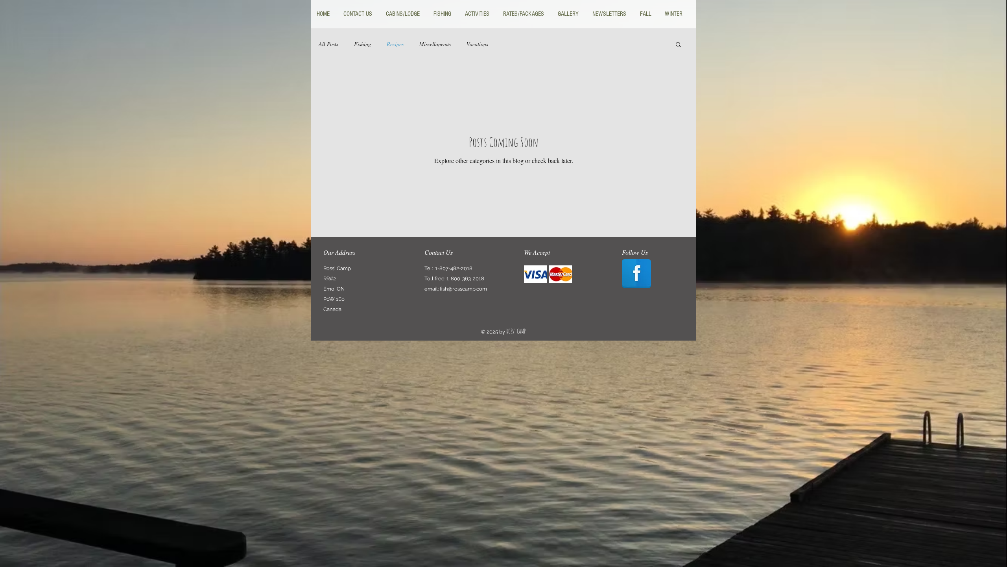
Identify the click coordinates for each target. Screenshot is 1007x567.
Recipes (395, 44)
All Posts (328, 44)
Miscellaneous (435, 44)
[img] (535, 274)
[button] (678, 45)
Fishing (362, 44)
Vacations (477, 44)
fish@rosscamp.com (463, 289)
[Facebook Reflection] (636, 273)
